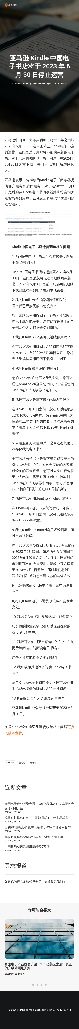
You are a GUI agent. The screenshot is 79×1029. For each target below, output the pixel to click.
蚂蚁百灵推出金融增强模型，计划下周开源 (34, 837)
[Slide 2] (37, 985)
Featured (40, 84)
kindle (10, 762)
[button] (72, 5)
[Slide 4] (46, 985)
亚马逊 (22, 762)
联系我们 (57, 882)
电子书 (33, 762)
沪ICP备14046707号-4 (59, 1009)
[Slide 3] (42, 985)
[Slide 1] (33, 985)
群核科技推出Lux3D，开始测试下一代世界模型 (36, 818)
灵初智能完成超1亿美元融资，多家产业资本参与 (38, 827)
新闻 (49, 84)
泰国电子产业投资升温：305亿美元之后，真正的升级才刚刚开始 (39, 806)
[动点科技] (11, 5)
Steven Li (63, 84)
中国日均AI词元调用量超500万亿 (27, 846)
